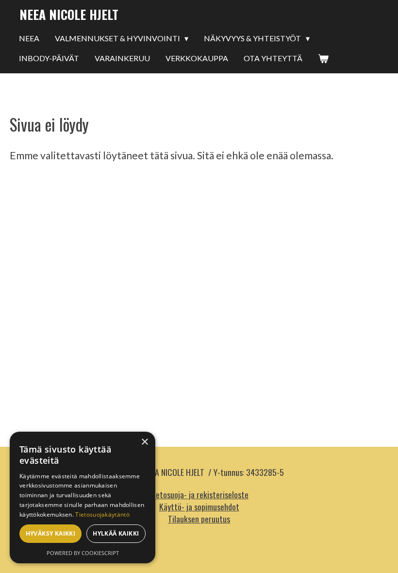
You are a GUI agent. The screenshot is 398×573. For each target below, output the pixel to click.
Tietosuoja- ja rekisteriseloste (199, 494)
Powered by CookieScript (83, 552)
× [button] (144, 442)
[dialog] (82, 497)
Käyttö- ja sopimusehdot (199, 506)
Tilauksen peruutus (199, 518)
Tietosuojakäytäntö (102, 514)
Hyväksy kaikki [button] (51, 533)
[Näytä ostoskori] (323, 58)
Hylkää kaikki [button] (116, 533)
